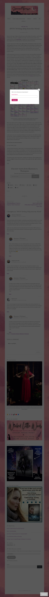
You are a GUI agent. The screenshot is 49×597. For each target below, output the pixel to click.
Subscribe (44, 594)
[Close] (39, 90)
